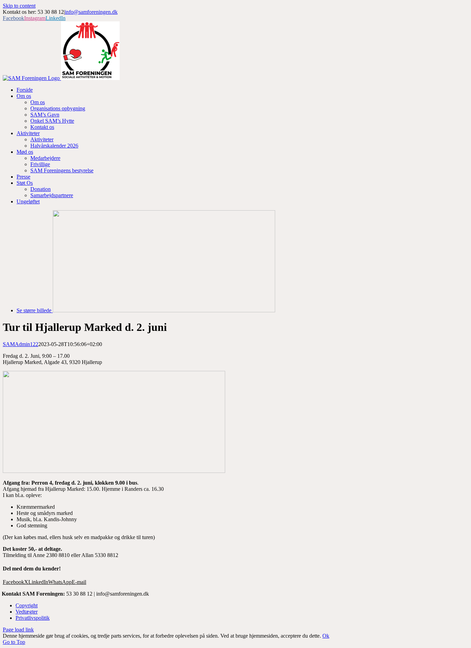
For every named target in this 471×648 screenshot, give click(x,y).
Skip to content (19, 6)
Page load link (18, 629)
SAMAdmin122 (20, 344)
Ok (325, 636)
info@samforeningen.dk (91, 12)
